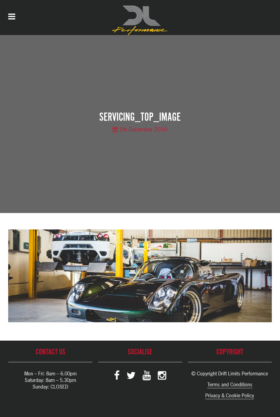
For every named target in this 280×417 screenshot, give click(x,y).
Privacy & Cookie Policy (229, 395)
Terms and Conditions (229, 384)
